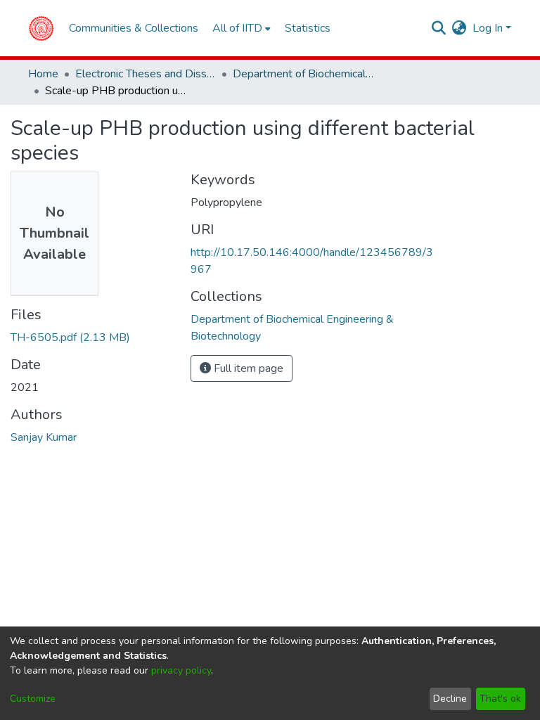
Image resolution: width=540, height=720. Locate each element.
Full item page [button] (247, 368)
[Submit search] (439, 28)
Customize (33, 698)
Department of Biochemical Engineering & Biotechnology (303, 74)
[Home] (41, 28)
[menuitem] (459, 28)
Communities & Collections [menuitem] (133, 28)
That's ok (500, 698)
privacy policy (181, 670)
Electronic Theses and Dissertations (145, 74)
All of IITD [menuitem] (237, 28)
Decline (450, 698)
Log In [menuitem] (487, 28)
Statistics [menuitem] (307, 28)
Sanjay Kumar (44, 437)
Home (43, 74)
